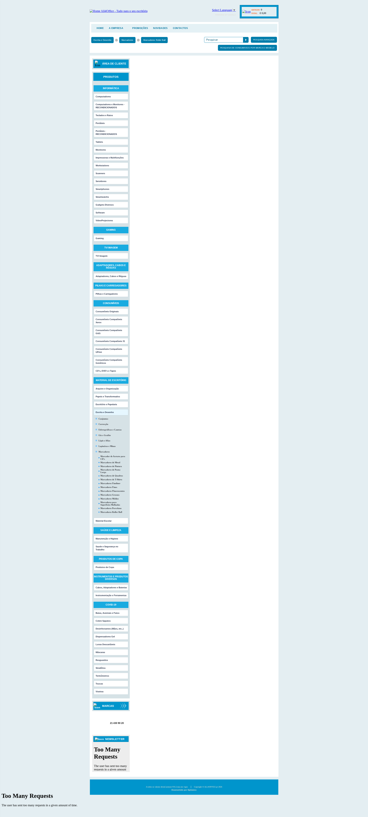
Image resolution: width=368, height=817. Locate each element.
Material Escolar (104, 521)
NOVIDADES (160, 28)
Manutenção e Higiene (107, 539)
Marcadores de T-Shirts (111, 479)
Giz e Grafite (105, 435)
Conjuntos (103, 419)
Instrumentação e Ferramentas (111, 595)
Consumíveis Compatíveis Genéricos (109, 361)
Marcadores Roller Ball (154, 40)
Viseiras (100, 691)
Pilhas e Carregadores (107, 294)
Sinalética (100, 668)
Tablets (99, 142)
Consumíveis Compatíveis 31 (110, 341)
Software (100, 212)
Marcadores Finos (108, 487)
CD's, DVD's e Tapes (106, 371)
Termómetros (102, 676)
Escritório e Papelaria (106, 404)
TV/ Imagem (102, 256)
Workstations (102, 165)
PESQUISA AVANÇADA (263, 40)
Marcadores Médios (109, 498)
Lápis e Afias (104, 440)
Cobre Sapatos (103, 621)
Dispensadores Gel (105, 636)
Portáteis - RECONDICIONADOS (106, 132)
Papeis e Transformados (108, 396)
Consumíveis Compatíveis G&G (109, 331)
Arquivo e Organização (107, 389)
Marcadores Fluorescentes (112, 491)
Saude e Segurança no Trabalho (107, 548)
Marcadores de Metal (110, 462)
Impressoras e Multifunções (110, 158)
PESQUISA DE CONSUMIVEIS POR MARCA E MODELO (247, 48)
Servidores (101, 181)
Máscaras (100, 652)
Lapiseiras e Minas (107, 446)
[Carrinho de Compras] (246, 11)
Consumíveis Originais (107, 311)
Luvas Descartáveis (105, 644)
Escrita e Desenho (103, 40)
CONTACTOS (180, 28)
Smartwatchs (102, 197)
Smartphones (102, 189)
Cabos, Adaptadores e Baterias (111, 587)
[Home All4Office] (119, 11)
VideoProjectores (104, 220)
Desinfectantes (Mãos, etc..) (110, 629)
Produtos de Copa (105, 567)
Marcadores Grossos (109, 495)
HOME (100, 28)
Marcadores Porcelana (111, 508)
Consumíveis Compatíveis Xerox (109, 321)
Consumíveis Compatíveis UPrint (109, 350)
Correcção (103, 424)
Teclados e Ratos (104, 115)
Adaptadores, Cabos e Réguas (111, 276)
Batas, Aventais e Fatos (107, 613)
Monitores (101, 150)
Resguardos (102, 660)
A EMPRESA (116, 28)
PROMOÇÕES (140, 28)
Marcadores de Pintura (111, 466)
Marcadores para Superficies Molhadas (110, 503)
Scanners (100, 173)
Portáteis (100, 123)
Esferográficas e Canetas (110, 430)
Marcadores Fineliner (110, 483)
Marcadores (127, 40)
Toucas (99, 684)
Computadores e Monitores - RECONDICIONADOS (110, 106)
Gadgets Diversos (105, 205)
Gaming (100, 238)
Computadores (103, 96)
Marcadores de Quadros (111, 475)
